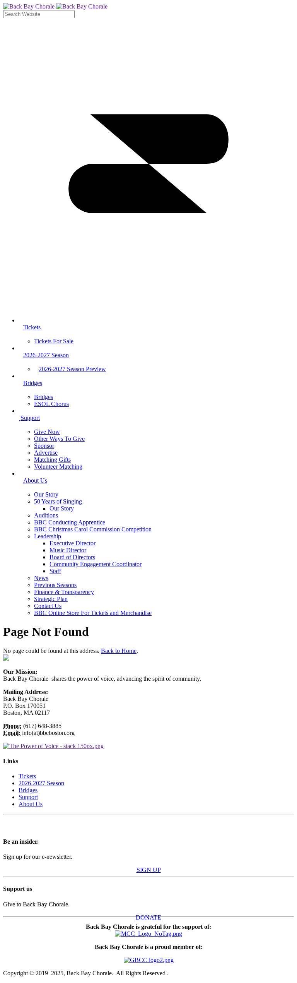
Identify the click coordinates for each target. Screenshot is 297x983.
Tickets (27, 776)
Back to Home (119, 650)
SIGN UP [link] (149, 870)
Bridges (28, 790)
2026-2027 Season (41, 783)
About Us (31, 804)
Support (28, 797)
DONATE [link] (148, 917)
